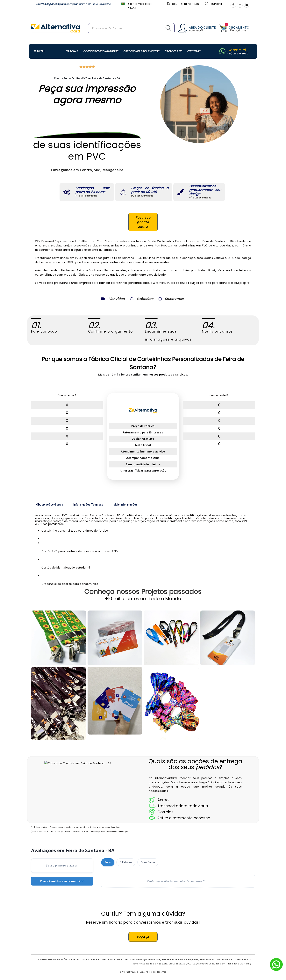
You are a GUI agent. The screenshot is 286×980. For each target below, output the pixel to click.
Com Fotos (148, 862)
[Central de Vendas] (167, 3)
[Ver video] (103, 299)
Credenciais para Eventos (141, 51)
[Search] (159, 28)
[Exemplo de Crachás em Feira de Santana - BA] (58, 638)
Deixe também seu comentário (62, 881)
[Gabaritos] (132, 299)
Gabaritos (145, 298)
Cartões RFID (173, 51)
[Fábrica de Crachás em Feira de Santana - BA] (227, 638)
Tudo (107, 862)
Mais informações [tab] (125, 504)
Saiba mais (174, 298)
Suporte (217, 4)
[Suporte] (206, 3)
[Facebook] (233, 4)
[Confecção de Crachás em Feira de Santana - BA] (115, 638)
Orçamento (239, 27)
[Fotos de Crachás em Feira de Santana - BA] (115, 701)
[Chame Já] (222, 51)
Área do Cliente (202, 27)
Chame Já (236, 49)
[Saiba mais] (160, 299)
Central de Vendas (185, 4)
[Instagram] (240, 4)
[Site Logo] (55, 28)
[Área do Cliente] (182, 28)
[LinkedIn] (246, 4)
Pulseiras (193, 51)
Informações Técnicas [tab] (88, 504)
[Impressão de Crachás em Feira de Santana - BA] (58, 703)
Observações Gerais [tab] (49, 504)
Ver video (117, 298)
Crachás (72, 51)
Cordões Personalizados (100, 51)
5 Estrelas (126, 862)
